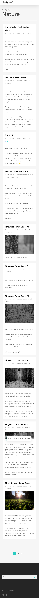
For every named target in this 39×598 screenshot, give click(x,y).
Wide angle (25, 427)
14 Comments (26, 138)
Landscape (20, 81)
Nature (19, 33)
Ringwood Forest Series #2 (17, 360)
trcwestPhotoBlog (11, 33)
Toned (30, 299)
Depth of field (21, 174)
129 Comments (26, 33)
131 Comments (14, 177)
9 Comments (9, 232)
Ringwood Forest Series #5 (17, 226)
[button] (36, 3)
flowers (27, 174)
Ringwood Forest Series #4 (17, 266)
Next (22, 554)
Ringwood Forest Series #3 (17, 296)
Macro (31, 174)
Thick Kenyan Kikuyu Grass (17, 483)
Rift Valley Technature (15, 77)
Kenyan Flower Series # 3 (16, 171)
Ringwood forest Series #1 (17, 424)
